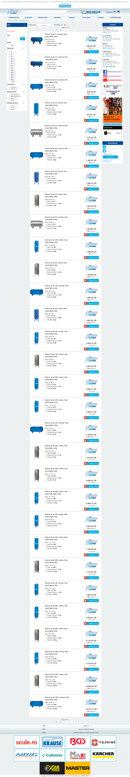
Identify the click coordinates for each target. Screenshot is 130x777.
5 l (12, 51)
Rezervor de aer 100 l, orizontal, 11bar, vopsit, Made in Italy (57, 287)
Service (72, 18)
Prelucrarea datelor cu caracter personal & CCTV (86, 732)
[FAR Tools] (52, 768)
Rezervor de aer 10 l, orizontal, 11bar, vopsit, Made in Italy (56, 58)
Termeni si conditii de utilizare (86, 729)
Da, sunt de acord (65, 6)
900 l (13, 69)
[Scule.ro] (27, 742)
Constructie (10, 84)
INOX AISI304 (16, 95)
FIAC (13, 45)
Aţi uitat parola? (107, 161)
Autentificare (115, 18)
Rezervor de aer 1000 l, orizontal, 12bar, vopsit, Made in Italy (57, 698)
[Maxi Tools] (78, 755)
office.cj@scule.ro (107, 40)
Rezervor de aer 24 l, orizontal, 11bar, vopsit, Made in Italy (56, 81)
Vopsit (14, 98)
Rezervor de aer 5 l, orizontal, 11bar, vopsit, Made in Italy (56, 35)
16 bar (13, 109)
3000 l (13, 74)
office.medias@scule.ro (109, 48)
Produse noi (42, 18)
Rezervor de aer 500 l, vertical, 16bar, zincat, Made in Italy (56, 630)
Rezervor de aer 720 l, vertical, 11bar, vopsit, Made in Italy (56, 584)
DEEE (43, 726)
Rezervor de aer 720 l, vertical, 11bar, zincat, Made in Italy (56, 675)
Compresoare (13, 18)
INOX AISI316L (16, 96)
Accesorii (28, 18)
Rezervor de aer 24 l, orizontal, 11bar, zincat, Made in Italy (56, 127)
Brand (9, 42)
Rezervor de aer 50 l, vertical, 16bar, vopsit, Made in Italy (56, 310)
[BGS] (78, 742)
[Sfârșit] (73, 30)
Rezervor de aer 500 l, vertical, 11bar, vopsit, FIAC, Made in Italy (56, 492)
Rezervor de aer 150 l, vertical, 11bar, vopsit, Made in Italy (56, 332)
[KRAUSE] (52, 742)
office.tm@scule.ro (107, 64)
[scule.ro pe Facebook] (113, 72)
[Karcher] (103, 755)
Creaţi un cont (106, 160)
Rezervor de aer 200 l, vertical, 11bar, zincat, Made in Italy (56, 447)
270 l (13, 63)
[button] (22, 38)
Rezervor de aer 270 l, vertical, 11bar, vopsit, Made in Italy (56, 401)
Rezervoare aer (11, 92)
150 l (13, 60)
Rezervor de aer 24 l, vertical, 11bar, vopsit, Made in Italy (56, 104)
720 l (13, 67)
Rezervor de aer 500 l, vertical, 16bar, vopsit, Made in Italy (56, 538)
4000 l (13, 76)
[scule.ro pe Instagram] (113, 76)
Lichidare (57, 18)
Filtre (8, 25)
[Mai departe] (70, 30)
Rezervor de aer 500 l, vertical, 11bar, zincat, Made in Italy (56, 561)
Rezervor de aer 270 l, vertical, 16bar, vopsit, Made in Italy (56, 515)
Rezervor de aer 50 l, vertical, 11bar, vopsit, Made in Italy (56, 172)
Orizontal (14, 87)
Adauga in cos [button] (93, 52)
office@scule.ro (107, 32)
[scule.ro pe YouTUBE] (113, 80)
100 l (13, 58)
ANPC (43, 729)
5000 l (13, 78)
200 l (13, 62)
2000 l (13, 72)
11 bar (14, 106)
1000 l (13, 70)
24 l (13, 55)
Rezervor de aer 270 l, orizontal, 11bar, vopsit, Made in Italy (57, 424)
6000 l (13, 79)
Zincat (14, 100)
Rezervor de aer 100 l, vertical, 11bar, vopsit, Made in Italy (56, 241)
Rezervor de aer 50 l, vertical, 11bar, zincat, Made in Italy (56, 264)
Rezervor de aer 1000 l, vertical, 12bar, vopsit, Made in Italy (56, 653)
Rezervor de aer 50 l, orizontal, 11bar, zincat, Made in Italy (56, 218)
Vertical (14, 89)
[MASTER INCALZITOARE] (77, 768)
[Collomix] (52, 755)
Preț (8, 35)
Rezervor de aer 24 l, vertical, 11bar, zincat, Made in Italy (56, 195)
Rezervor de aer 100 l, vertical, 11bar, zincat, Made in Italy (56, 355)
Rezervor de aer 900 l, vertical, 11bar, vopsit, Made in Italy (56, 607)
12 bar (14, 107)
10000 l (14, 81)
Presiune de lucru (12, 103)
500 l (13, 65)
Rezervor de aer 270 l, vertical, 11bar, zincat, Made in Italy (56, 470)
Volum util (10, 48)
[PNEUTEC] (27, 755)
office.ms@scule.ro (108, 56)
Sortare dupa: (33, 25)
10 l (13, 53)
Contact (101, 18)
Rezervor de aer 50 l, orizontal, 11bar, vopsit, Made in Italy (56, 149)
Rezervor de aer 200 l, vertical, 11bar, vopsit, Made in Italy (56, 378)
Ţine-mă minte (108, 154)
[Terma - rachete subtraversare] (103, 742)
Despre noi (86, 726)
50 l (13, 56)
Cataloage (86, 18)
